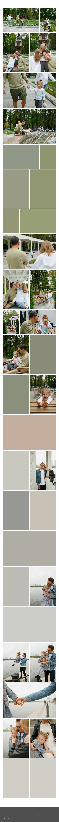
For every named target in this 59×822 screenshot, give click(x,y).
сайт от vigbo (6, 818)
